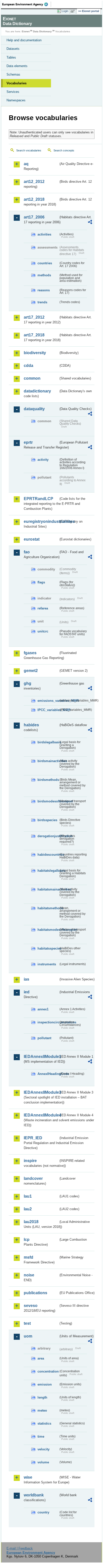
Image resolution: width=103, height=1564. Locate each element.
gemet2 (31, 670)
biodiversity (35, 353)
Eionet (26, 31)
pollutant (44, 1038)
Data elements (17, 66)
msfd (28, 1257)
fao (27, 552)
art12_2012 (34, 181)
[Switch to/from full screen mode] (73, 11)
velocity (44, 1449)
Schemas (13, 74)
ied (27, 992)
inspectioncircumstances (48, 1022)
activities (44, 234)
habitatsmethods (48, 908)
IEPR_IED (33, 1138)
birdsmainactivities (48, 761)
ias (26, 979)
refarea (43, 608)
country (43, 1512)
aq (26, 164)
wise (28, 1477)
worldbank (34, 1495)
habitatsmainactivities (48, 889)
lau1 (28, 1196)
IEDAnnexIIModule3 (41, 1092)
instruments (47, 964)
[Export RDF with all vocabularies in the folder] (90, 223)
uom (28, 1336)
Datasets (13, 49)
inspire (30, 1161)
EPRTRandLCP (38, 499)
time (41, 1436)
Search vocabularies (28, 150)
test (27, 1323)
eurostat (32, 539)
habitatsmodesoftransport (48, 930)
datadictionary (37, 391)
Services (12, 92)
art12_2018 (34, 199)
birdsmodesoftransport (48, 801)
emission (45, 1384)
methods (44, 275)
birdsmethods (48, 780)
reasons (44, 290)
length (42, 1397)
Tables (11, 57)
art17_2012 (34, 317)
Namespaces (16, 100)
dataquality (34, 409)
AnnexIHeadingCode (48, 1074)
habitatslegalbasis (48, 870)
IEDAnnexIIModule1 (41, 1056)
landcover (33, 1178)
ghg (27, 683)
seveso (31, 1305)
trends (42, 302)
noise (29, 1275)
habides (31, 725)
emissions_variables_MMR (48, 701)
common (32, 378)
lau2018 (31, 1222)
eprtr (28, 442)
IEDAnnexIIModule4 (41, 1115)
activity (43, 460)
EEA (26, 4)
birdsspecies (47, 820)
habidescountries (48, 854)
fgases (30, 653)
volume (43, 1462)
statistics (44, 1423)
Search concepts (64, 150)
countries (45, 263)
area (41, 1358)
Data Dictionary (42, 31)
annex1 (43, 1009)
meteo (42, 1410)
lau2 (28, 1209)
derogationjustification (48, 836)
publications (35, 1293)
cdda (28, 365)
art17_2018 (34, 335)
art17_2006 (34, 217)
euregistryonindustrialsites (41, 521)
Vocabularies (16, 83)
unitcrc (43, 631)
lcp (27, 1239)
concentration (48, 1371)
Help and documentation (24, 40)
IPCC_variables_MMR (48, 710)
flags (41, 582)
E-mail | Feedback (19, 1548)
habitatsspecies (48, 948)
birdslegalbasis (48, 742)
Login (65, 11)
